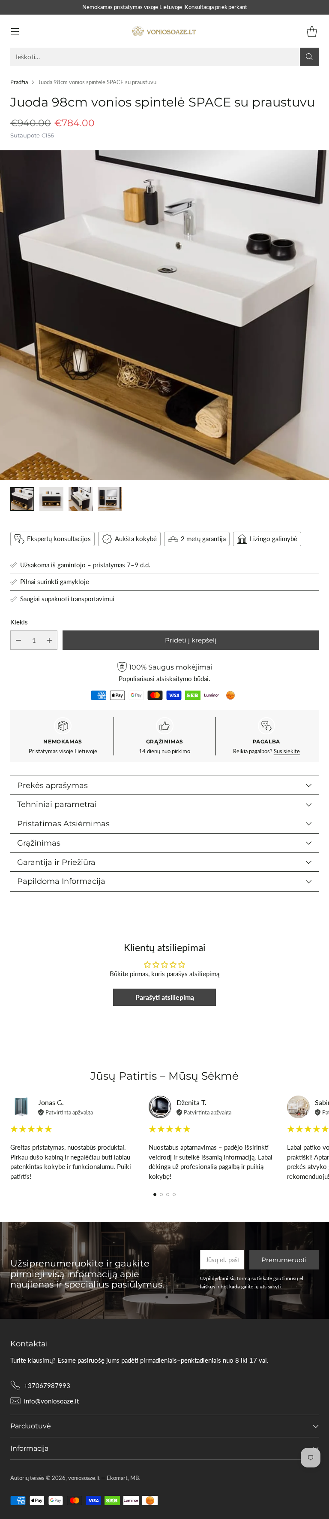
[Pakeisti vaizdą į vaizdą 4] (110, 499)
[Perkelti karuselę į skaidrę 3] (167, 1194)
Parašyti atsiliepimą (164, 997)
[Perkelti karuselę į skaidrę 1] (154, 1194)
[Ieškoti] (309, 57)
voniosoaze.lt (84, 1477)
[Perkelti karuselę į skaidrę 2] (161, 1194)
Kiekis (19, 622)
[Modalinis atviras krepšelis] (311, 31)
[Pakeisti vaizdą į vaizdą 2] (51, 499)
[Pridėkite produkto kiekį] (49, 640)
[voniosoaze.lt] (164, 31)
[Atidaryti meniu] (15, 31)
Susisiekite (287, 751)
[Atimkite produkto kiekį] (18, 640)
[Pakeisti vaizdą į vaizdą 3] (81, 499)
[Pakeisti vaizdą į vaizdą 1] (22, 499)
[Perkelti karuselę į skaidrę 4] (174, 1194)
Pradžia (19, 82)
